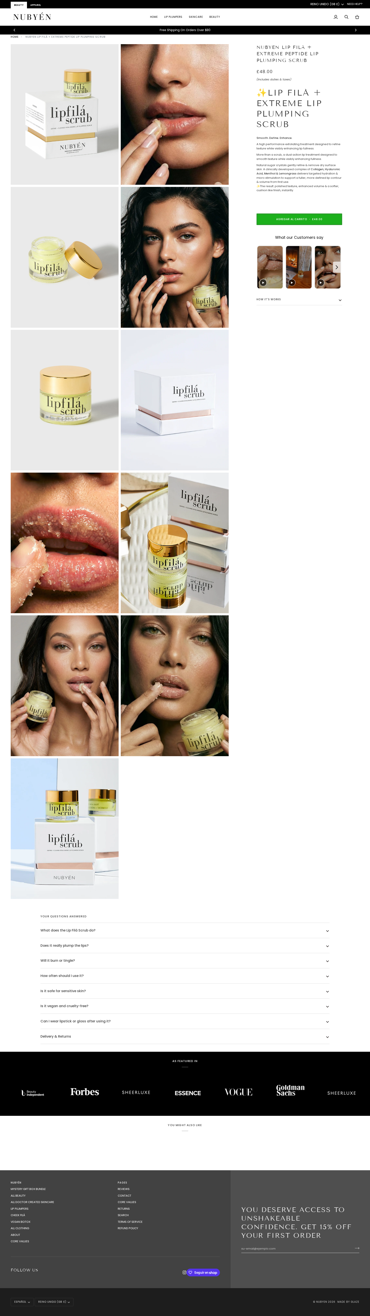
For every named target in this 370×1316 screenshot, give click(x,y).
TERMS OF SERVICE (130, 1222)
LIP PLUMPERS (19, 1209)
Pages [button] (122, 1182)
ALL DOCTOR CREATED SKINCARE (32, 1202)
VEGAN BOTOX (20, 1222)
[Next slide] (336, 267)
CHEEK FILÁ (18, 1215)
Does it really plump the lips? (64, 945)
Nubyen (321, 1302)
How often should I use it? (62, 975)
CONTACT (124, 1196)
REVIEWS (124, 1189)
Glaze (355, 1302)
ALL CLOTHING (20, 1228)
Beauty (19, 5)
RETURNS (124, 1209)
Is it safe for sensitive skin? (63, 991)
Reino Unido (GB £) (325, 4)
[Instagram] (184, 1272)
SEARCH (123, 1215)
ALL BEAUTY (18, 1196)
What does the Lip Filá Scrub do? (67, 930)
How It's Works (269, 299)
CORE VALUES (20, 1241)
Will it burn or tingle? (57, 960)
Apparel (35, 5)
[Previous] (14, 30)
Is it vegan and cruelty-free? (64, 1006)
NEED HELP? (355, 4)
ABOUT (15, 1235)
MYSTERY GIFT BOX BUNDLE (28, 1189)
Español (20, 1302)
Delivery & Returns (55, 1036)
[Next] (355, 30)
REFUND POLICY (128, 1228)
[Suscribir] (355, 1248)
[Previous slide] (261, 267)
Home (15, 37)
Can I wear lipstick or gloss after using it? (75, 1021)
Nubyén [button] (16, 1182)
